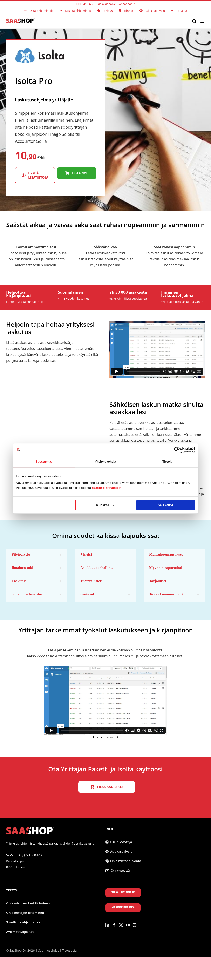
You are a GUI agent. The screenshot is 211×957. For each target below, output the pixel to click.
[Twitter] (121, 925)
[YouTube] (128, 925)
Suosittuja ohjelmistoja (23, 922)
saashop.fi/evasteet (107, 487)
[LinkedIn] (107, 925)
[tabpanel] (105, 692)
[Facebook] (114, 925)
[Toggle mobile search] (194, 21)
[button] (36, 554)
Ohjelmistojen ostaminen (25, 913)
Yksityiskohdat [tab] (105, 461)
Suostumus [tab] (43, 461)
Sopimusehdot (48, 950)
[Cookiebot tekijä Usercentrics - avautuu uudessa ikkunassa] (177, 450)
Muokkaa (102, 505)
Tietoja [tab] (167, 461)
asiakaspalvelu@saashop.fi (116, 4)
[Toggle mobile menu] (202, 21)
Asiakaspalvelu (120, 851)
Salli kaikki (165, 505)
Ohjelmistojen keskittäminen (28, 903)
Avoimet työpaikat (20, 932)
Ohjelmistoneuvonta (125, 861)
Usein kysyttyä (120, 842)
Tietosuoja (69, 950)
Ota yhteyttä (119, 870)
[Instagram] (134, 925)
